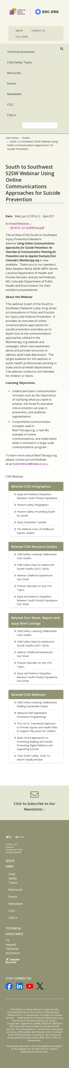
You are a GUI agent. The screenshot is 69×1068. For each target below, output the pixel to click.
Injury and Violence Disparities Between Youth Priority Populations (37, 496)
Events (11, 83)
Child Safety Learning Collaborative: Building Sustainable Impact (37, 704)
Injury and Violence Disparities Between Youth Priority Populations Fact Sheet (37, 600)
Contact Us (38, 30)
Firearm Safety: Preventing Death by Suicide (36, 513)
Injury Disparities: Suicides (32, 522)
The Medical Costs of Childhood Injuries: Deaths (35, 531)
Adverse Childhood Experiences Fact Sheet (35, 577)
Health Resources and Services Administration (35, 1012)
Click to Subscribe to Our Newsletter (34, 806)
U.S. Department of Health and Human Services (34, 1016)
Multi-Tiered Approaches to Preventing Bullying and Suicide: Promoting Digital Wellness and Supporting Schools (35, 743)
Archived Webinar (17, 224)
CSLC (10, 105)
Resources (14, 73)
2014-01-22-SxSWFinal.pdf (27, 228)
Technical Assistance (20, 52)
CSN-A (11, 115)
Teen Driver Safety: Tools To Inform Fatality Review (33, 757)
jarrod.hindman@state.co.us (27, 464)
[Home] (34, 13)
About (19, 30)
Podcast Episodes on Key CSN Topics (34, 587)
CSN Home (12, 137)
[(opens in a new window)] (10, 987)
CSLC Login (22, 36)
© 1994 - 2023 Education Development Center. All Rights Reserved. (14, 848)
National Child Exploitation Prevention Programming (32, 714)
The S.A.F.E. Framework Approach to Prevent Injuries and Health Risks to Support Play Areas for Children (37, 727)
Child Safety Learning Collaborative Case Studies (37, 556)
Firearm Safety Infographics (33, 504)
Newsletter (14, 94)
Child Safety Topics (19, 62)
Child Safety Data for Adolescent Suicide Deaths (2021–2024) (35, 566)
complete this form (13, 961)
